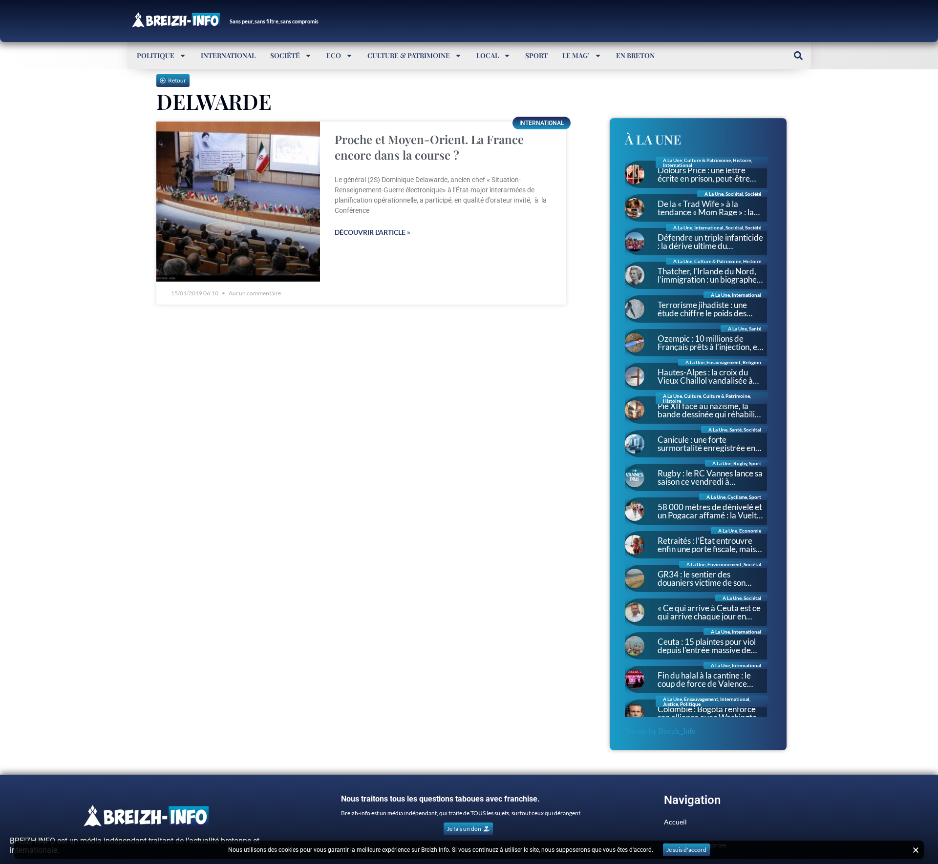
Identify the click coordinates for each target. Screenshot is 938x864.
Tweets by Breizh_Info (660, 731)
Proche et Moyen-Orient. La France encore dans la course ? (429, 147)
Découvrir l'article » (372, 232)
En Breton (635, 55)
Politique (155, 55)
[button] (798, 55)
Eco (333, 55)
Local (487, 55)
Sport (536, 55)
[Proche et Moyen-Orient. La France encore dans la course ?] (238, 202)
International (228, 55)
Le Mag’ (576, 55)
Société (285, 55)
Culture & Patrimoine (408, 55)
